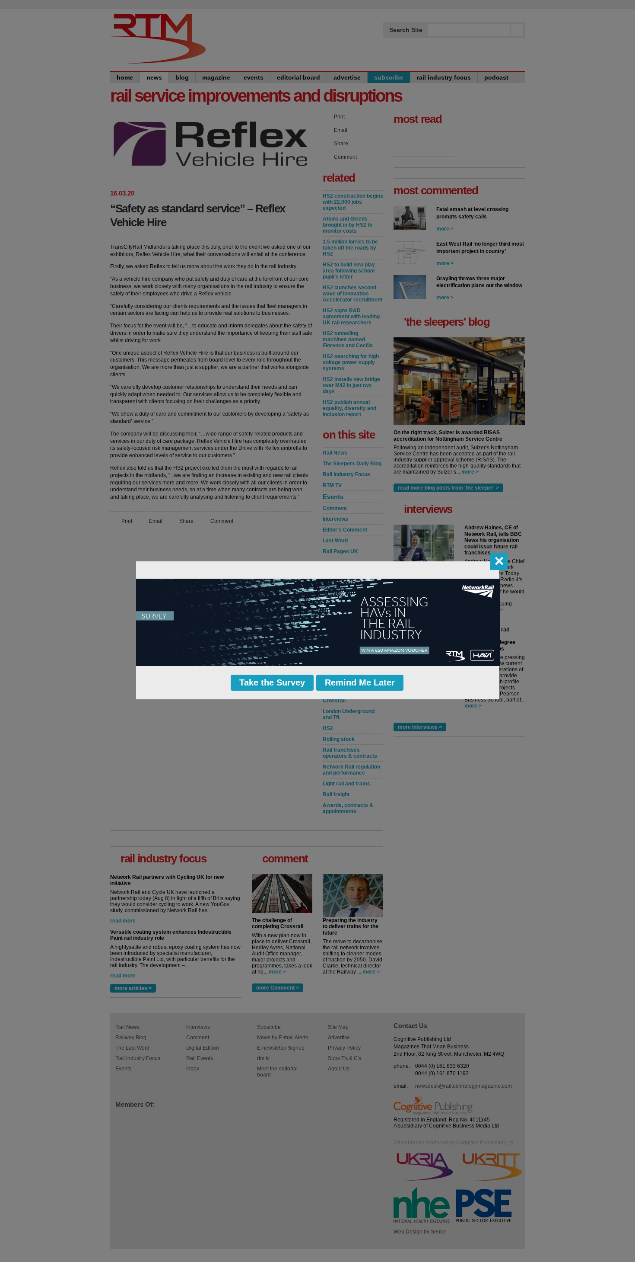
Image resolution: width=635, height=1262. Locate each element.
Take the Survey (272, 682)
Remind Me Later (360, 682)
